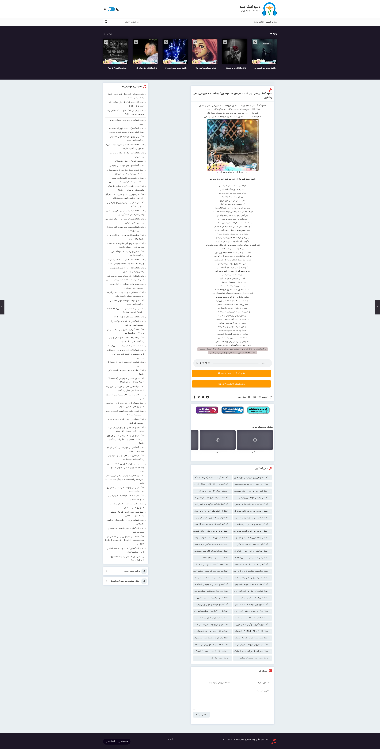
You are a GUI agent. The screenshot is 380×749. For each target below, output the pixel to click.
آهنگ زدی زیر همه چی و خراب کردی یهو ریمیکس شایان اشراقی (210, 517)
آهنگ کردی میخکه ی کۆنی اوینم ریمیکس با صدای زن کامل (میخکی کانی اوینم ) (210, 604)
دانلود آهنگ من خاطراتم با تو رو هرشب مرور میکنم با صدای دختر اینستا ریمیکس (232, 349)
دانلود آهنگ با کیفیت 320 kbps (231, 384)
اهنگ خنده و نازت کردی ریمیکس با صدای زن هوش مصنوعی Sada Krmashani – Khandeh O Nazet (210, 644)
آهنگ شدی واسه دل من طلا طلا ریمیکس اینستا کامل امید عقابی (250, 638)
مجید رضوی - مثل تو (219, 658)
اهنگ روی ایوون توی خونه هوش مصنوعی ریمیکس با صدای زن (250, 484)
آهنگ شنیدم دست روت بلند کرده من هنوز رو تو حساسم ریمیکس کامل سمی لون (210, 497)
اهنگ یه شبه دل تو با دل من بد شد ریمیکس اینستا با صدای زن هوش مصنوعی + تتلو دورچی (210, 618)
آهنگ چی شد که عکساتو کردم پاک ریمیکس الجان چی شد (250, 564)
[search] (106, 22)
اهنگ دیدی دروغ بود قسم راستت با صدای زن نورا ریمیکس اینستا (210, 624)
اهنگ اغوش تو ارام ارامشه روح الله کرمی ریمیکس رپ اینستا (210, 531)
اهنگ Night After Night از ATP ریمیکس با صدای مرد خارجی (250, 631)
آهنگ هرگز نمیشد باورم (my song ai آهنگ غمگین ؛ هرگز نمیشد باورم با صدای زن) (210, 477)
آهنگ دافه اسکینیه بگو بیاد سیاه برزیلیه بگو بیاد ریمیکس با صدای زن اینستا (210, 504)
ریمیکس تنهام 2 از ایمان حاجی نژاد (213, 491)
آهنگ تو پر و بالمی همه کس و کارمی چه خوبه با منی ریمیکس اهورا (210, 598)
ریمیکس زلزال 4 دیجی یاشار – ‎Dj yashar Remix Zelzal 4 (210, 651)
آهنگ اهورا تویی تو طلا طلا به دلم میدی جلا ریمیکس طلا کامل (250, 604)
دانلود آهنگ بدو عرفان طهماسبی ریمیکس (126, 165)
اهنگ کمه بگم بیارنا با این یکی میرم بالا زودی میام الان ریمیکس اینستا (210, 564)
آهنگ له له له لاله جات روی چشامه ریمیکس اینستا (250, 584)
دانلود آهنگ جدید (250, 7)
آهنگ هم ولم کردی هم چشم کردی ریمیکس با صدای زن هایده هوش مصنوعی (250, 598)
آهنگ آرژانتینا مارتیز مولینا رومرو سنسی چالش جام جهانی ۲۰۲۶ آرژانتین (250, 517)
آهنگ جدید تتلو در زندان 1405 (215, 557)
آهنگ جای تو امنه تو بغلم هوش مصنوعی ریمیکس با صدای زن (210, 551)
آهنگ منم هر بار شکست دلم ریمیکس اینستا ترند (210, 638)
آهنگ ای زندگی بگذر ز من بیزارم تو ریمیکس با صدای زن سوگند (210, 511)
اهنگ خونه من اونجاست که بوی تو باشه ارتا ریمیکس (210, 578)
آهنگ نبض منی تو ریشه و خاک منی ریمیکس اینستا (250, 491)
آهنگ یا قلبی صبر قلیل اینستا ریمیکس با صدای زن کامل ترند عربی (210, 631)
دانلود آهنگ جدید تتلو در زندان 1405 (129, 317)
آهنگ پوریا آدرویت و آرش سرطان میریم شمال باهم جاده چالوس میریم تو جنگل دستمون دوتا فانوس (250, 624)
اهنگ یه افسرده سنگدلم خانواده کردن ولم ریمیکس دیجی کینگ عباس (250, 571)
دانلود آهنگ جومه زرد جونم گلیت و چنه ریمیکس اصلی (232, 352)
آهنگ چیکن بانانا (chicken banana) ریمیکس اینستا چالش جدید (210, 524)
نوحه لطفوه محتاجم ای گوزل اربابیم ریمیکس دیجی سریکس (210, 544)
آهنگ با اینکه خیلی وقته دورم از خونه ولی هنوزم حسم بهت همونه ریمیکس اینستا (250, 537)
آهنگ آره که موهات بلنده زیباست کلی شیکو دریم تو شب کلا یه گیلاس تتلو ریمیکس (250, 544)
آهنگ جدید (259, 22)
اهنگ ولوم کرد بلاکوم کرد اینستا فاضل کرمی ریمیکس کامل (250, 651)
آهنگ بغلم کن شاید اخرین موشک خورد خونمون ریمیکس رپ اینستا (210, 484)
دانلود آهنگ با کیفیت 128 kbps (231, 373)
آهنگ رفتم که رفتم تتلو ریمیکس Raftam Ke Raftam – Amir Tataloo (250, 557)
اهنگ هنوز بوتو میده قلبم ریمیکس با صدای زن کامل (210, 591)
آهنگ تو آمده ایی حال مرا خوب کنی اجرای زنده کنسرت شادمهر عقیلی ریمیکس (250, 591)
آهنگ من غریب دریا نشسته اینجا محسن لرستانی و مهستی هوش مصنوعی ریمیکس (250, 504)
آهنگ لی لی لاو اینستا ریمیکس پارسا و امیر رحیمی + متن (210, 611)
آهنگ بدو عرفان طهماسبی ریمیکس (253, 497)
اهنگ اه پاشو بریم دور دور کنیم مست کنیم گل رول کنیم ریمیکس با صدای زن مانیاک (250, 511)
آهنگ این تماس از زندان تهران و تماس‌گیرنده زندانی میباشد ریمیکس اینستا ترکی (250, 551)
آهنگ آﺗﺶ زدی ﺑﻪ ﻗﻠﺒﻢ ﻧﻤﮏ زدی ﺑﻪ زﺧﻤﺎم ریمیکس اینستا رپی (210, 537)
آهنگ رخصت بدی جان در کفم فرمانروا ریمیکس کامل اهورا (250, 524)
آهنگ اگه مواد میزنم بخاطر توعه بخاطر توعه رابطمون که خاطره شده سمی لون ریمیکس (250, 578)
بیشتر (109, 33)
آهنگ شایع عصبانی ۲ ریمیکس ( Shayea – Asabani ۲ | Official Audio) (210, 584)
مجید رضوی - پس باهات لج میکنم (254, 658)
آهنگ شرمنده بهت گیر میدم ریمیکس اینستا (210, 571)
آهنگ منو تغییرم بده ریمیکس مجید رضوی (251, 477)
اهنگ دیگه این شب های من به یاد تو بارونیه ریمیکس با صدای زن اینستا (250, 618)
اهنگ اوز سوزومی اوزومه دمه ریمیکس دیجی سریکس (250, 644)
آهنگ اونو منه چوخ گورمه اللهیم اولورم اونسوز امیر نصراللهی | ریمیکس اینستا (250, 531)
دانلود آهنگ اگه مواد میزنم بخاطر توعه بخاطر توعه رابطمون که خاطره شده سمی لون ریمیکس (125, 354)
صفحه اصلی (271, 22)
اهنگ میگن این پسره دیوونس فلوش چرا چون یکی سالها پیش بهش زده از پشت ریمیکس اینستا (250, 611)
